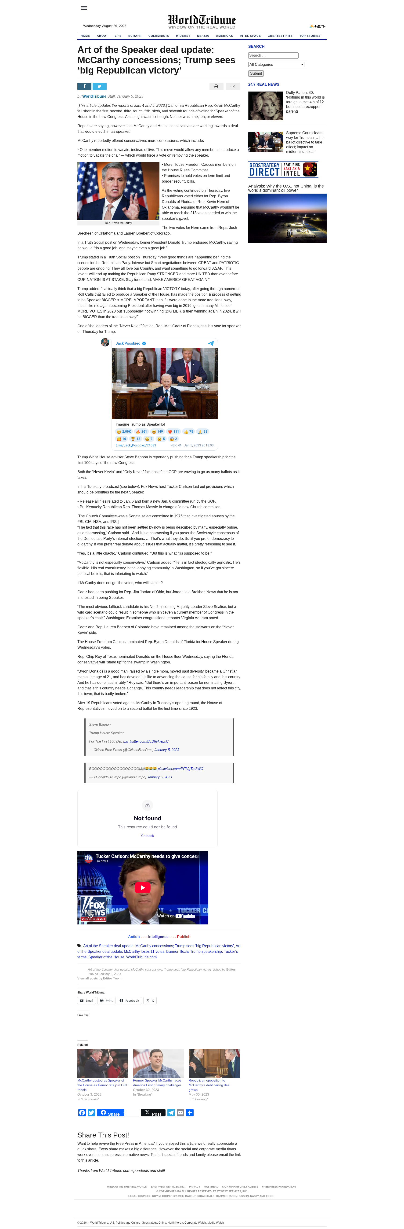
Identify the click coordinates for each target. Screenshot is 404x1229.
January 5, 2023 (167, 750)
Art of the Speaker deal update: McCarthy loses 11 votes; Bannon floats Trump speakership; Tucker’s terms (158, 951)
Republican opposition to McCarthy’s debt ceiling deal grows (209, 1085)
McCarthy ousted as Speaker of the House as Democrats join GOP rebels (102, 1085)
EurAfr (135, 35)
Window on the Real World (127, 1186)
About (102, 35)
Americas (224, 35)
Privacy (194, 1186)
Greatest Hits (280, 35)
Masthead (211, 1186)
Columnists (158, 35)
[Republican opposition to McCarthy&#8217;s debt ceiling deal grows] (214, 1063)
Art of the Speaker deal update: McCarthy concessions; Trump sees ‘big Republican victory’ (158, 946)
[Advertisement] (287, 291)
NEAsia (203, 35)
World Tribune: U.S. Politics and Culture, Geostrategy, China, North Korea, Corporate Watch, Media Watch (156, 1222)
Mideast (183, 35)
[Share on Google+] (115, 86)
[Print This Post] (216, 86)
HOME (85, 35)
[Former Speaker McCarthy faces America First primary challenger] (158, 1063)
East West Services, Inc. (168, 1186)
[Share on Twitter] (100, 86)
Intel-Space (250, 35)
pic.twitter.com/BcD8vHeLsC (146, 741)
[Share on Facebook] (85, 86)
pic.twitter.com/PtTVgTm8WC (180, 769)
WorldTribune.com (141, 957)
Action (134, 937)
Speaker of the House (106, 957)
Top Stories (310, 35)
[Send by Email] (233, 86)
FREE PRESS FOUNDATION (279, 1186)
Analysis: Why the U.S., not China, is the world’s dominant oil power (286, 188)
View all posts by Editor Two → (100, 978)
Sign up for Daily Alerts (240, 1186)
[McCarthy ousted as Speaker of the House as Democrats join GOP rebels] (102, 1063)
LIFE (118, 35)
